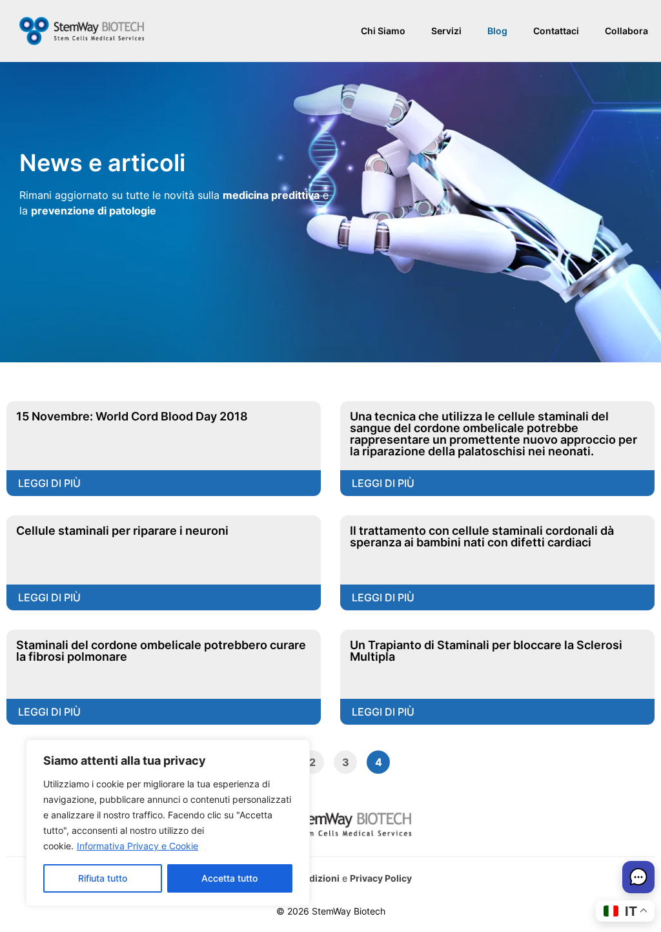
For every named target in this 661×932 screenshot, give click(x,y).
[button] (638, 879)
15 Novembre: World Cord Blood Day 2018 (132, 416)
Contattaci (556, 30)
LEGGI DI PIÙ (49, 483)
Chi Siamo (383, 30)
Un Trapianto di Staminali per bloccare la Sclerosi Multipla (486, 650)
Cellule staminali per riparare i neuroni (122, 530)
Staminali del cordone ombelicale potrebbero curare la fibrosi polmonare (161, 650)
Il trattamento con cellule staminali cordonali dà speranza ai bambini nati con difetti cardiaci (482, 536)
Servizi (446, 30)
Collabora (626, 30)
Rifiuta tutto (102, 878)
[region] (168, 823)
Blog (497, 30)
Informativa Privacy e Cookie (137, 845)
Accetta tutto (229, 878)
